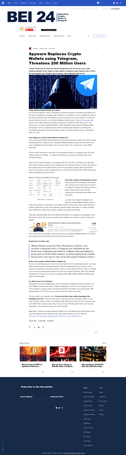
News (101, 392)
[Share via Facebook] (30, 327)
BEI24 (101, 388)
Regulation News (45, 36)
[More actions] (96, 48)
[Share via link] (43, 327)
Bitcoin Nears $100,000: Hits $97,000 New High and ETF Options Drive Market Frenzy (93, 365)
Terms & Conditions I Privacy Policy (74, 453)
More (69, 36)
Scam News (50, 320)
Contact (101, 414)
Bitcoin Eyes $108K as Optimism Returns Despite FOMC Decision (32, 365)
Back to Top (3, 447)
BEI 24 (30, 17)
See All (104, 343)
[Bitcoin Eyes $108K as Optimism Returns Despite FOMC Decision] (33, 353)
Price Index (103, 401)
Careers (101, 405)
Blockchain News (59, 36)
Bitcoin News (32, 36)
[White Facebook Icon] (62, 408)
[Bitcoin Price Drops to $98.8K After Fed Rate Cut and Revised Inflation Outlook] (63, 353)
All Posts (22, 36)
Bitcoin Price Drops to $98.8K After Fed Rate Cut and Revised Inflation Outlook (62, 365)
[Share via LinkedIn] (39, 327)
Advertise (102, 397)
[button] (88, 36)
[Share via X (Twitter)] (34, 327)
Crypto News (42, 320)
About (101, 410)
